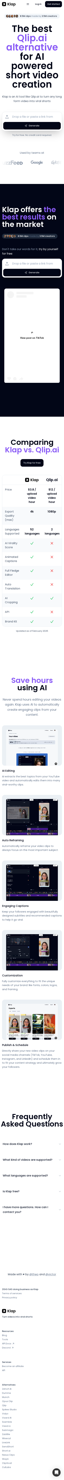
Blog (4, 1335)
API (3, 1370)
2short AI (6, 1388)
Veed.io (6, 1426)
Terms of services (12, 1293)
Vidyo (5, 1413)
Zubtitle (6, 1434)
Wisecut (6, 1438)
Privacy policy (9, 1297)
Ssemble (7, 1421)
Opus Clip (7, 1401)
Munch (5, 1397)
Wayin (5, 1459)
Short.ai (6, 1450)
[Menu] (28, 4)
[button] (56, 1472)
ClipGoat (7, 1463)
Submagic (7, 1430)
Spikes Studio (9, 1409)
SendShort (8, 1446)
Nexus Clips (8, 1454)
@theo (34, 1274)
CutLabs (6, 1467)
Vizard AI (6, 1417)
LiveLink (6, 1442)
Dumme (6, 1393)
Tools (5, 1339)
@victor (50, 1274)
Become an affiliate (13, 1366)
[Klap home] (12, 4)
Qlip (4, 1405)
